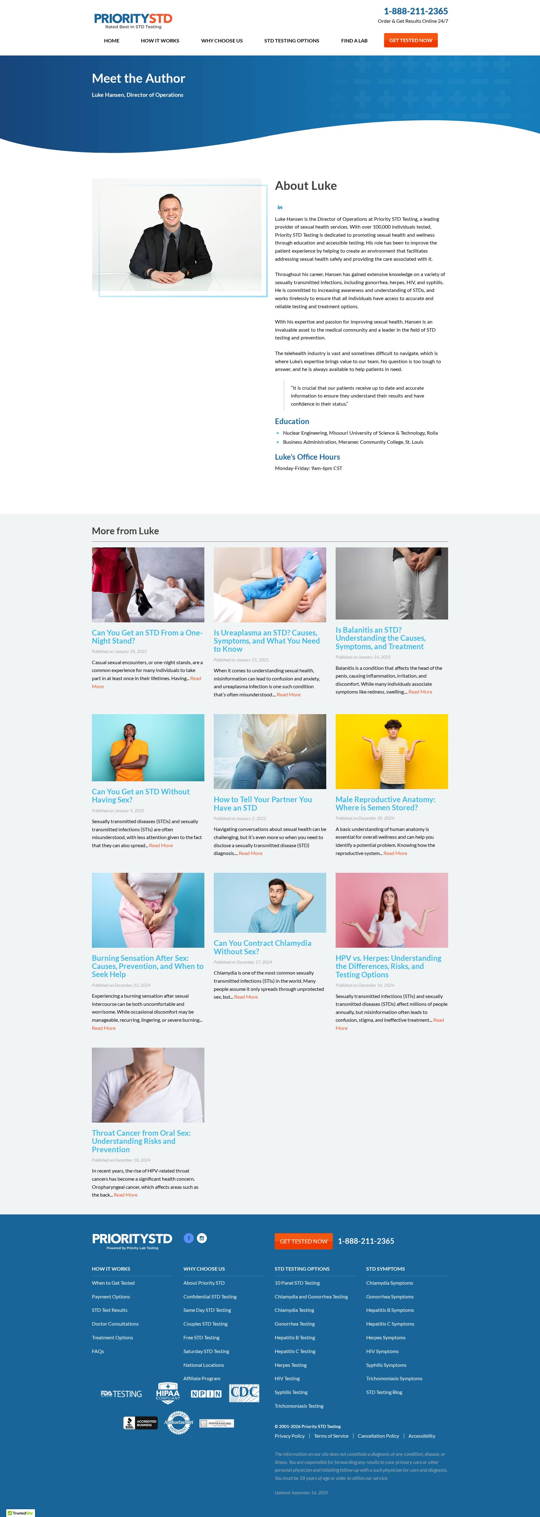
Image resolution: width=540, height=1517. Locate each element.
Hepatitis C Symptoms (390, 1324)
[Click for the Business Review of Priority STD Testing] (140, 1422)
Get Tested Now (410, 40)
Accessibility (421, 1436)
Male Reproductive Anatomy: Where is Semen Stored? (385, 803)
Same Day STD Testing (207, 1310)
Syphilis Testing (291, 1392)
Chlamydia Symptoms (389, 1283)
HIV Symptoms (382, 1351)
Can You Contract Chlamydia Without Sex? (263, 947)
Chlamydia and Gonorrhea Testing (311, 1296)
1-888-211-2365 (416, 11)
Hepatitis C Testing (295, 1351)
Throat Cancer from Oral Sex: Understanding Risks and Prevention (141, 1141)
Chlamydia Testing (294, 1310)
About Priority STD (204, 1283)
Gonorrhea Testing (295, 1324)
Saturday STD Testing (206, 1351)
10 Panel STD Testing (297, 1283)
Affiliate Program (201, 1378)
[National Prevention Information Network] (206, 1393)
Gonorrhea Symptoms (390, 1296)
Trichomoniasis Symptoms (394, 1378)
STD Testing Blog (384, 1392)
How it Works (160, 40)
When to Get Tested (113, 1283)
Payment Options (111, 1296)
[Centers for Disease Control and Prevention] (244, 1392)
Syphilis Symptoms (386, 1365)
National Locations (203, 1365)
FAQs (98, 1351)
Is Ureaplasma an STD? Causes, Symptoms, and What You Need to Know (267, 641)
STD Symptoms (385, 1269)
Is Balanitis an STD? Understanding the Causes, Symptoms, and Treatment (381, 638)
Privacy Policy (290, 1436)
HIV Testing (287, 1378)
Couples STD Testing (205, 1324)
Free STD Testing (201, 1337)
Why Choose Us (222, 40)
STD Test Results (110, 1310)
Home (111, 40)
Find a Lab (354, 40)
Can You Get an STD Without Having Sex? (141, 795)
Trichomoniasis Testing (299, 1406)
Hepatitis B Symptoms (390, 1310)
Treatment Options (112, 1337)
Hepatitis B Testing (295, 1337)
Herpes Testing (291, 1365)
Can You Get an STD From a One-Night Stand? (147, 636)
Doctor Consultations (115, 1324)
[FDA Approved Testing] (121, 1393)
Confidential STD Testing (210, 1296)
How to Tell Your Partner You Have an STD (263, 803)
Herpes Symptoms (386, 1337)
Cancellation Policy (378, 1436)
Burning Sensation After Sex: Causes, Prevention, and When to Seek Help (148, 966)
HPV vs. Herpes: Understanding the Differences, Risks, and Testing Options (388, 966)
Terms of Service (331, 1436)
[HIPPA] (168, 1392)
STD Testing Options (291, 40)
